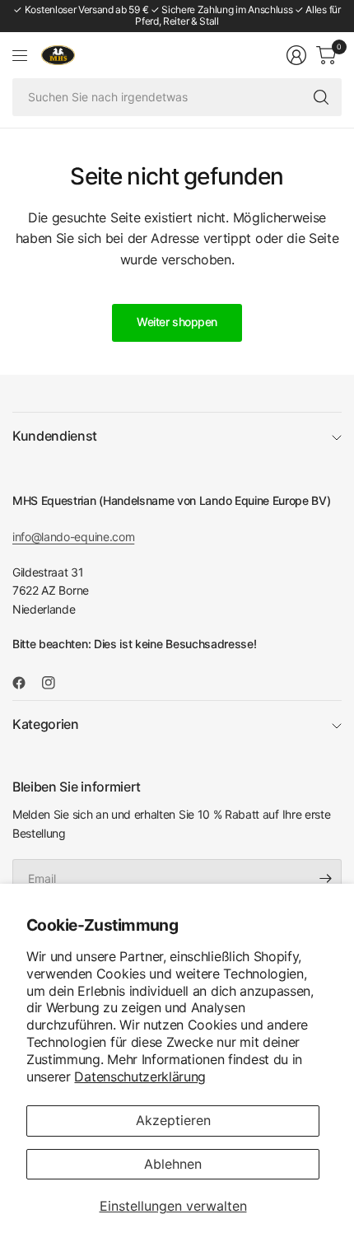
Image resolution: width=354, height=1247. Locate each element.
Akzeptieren (173, 1120)
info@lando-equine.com (73, 537)
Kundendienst (54, 435)
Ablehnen (173, 1164)
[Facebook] (25, 683)
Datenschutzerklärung (140, 1076)
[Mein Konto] (296, 55)
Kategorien (45, 724)
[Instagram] (55, 683)
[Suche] (321, 97)
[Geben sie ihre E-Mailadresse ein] (325, 878)
